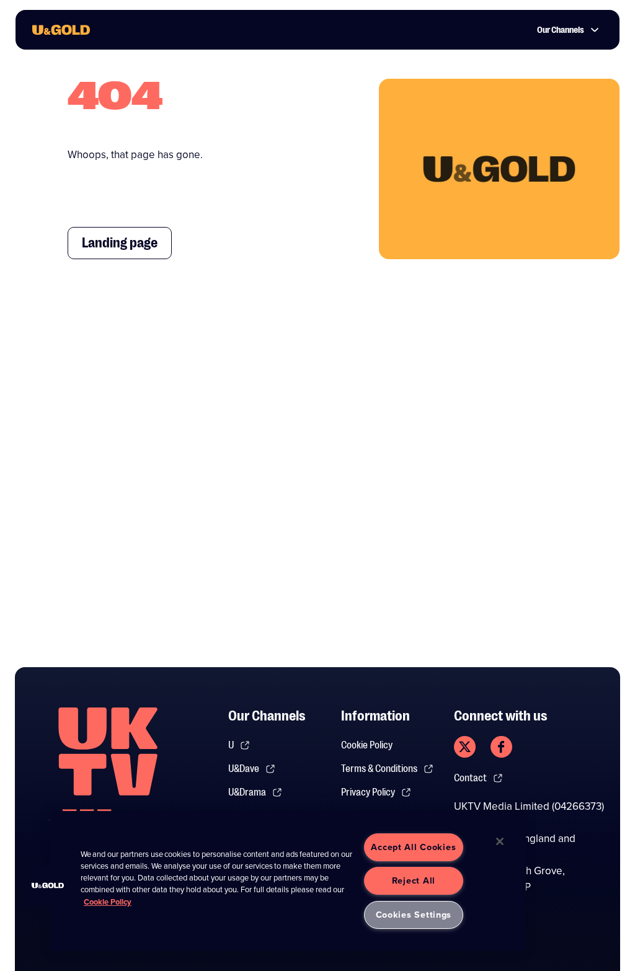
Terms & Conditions (379, 768)
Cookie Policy (367, 745)
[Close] (499, 841)
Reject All (413, 880)
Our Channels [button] (560, 30)
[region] (288, 881)
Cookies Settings (414, 914)
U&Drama (247, 792)
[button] (48, 885)
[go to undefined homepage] (107, 772)
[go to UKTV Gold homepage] (61, 30)
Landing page (120, 243)
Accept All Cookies (413, 847)
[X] (465, 747)
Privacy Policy (368, 792)
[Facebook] (501, 747)
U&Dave (243, 768)
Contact (470, 778)
